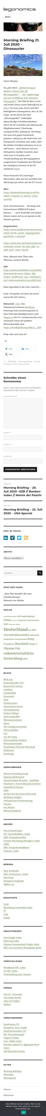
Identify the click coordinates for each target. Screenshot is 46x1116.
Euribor (7, 1004)
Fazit (6, 699)
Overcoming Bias (12, 716)
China (7, 620)
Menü (7, 17)
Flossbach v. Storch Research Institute (22, 784)
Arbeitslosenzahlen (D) (15, 1031)
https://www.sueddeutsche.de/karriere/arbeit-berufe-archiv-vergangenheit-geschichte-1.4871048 (23, 233)
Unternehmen (23, 364)
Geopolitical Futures (13, 787)
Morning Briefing (25, 361)
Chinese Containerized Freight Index (21, 944)
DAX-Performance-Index (16, 874)
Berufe (37, 361)
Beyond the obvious (13, 686)
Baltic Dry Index (11, 941)
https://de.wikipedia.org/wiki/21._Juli (22, 327)
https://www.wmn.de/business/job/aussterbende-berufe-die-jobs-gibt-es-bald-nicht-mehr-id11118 (23, 246)
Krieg (30, 639)
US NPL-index (11, 971)
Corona (14, 620)
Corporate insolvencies (28, 620)
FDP (15, 364)
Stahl (6, 904)
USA (17, 648)
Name (7, 433)
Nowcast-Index (11, 851)
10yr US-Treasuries (13, 994)
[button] (12, 349)
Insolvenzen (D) (11, 1024)
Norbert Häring (11, 713)
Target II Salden (11, 1038)
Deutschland (16, 629)
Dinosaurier (8, 364)
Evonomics (9, 696)
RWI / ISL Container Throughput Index (22, 947)
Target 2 (32, 644)
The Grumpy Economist (15, 726)
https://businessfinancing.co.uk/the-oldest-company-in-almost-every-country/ (22, 195)
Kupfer (7, 917)
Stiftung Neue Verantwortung (18, 800)
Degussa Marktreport (14, 777)
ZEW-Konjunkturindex (15, 837)
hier (6, 108)
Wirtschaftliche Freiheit (15, 740)
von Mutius (9, 807)
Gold (6, 914)
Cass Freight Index (13, 937)
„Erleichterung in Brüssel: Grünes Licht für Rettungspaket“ (19, 91)
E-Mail (8, 445)
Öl (5, 911)
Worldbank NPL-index (15, 967)
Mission (7, 1089)
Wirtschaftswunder (13, 743)
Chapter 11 (8, 317)
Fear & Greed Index (13, 830)
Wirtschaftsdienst (12, 811)
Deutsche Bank (14, 624)
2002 (17, 304)
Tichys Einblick (11, 730)
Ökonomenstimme (13, 720)
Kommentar (10, 396)
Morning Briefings (13, 1071)
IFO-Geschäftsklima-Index (17, 834)
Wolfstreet (9, 750)
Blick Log (8, 679)
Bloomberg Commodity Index (18, 907)
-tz (5, 361)
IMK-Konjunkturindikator (16, 847)
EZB (29, 630)
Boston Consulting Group (16, 773)
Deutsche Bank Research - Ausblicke (21, 780)
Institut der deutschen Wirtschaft (20, 794)
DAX (6, 624)
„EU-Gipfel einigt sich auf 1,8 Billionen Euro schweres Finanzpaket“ (21, 97)
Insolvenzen (21, 639)
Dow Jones (9, 877)
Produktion (9, 644)
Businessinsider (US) (14, 683)
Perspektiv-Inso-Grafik (15, 1027)
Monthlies (9, 1074)
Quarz (6, 723)
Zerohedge (9, 753)
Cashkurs (8, 689)
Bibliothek (9, 1095)
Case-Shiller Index (13, 1041)
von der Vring (10, 737)
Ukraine (9, 648)
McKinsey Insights (13, 797)
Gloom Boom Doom (13, 706)
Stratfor (7, 804)
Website (8, 456)
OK (23, 1112)
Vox (5, 733)
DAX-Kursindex (11, 871)
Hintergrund (10, 1078)
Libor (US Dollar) (12, 1001)
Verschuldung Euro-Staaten (17, 974)
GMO (6, 790)
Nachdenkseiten (12, 710)
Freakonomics (10, 703)
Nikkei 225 (9, 884)
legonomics (20, 9)
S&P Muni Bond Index (14, 1051)
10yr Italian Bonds (12, 997)
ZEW (25, 659)
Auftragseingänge (26, 616)
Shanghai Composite (14, 881)
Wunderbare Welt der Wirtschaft (19, 747)
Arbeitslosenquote (10, 616)
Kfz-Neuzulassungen (14, 1034)
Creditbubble (10, 693)
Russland (21, 643)
